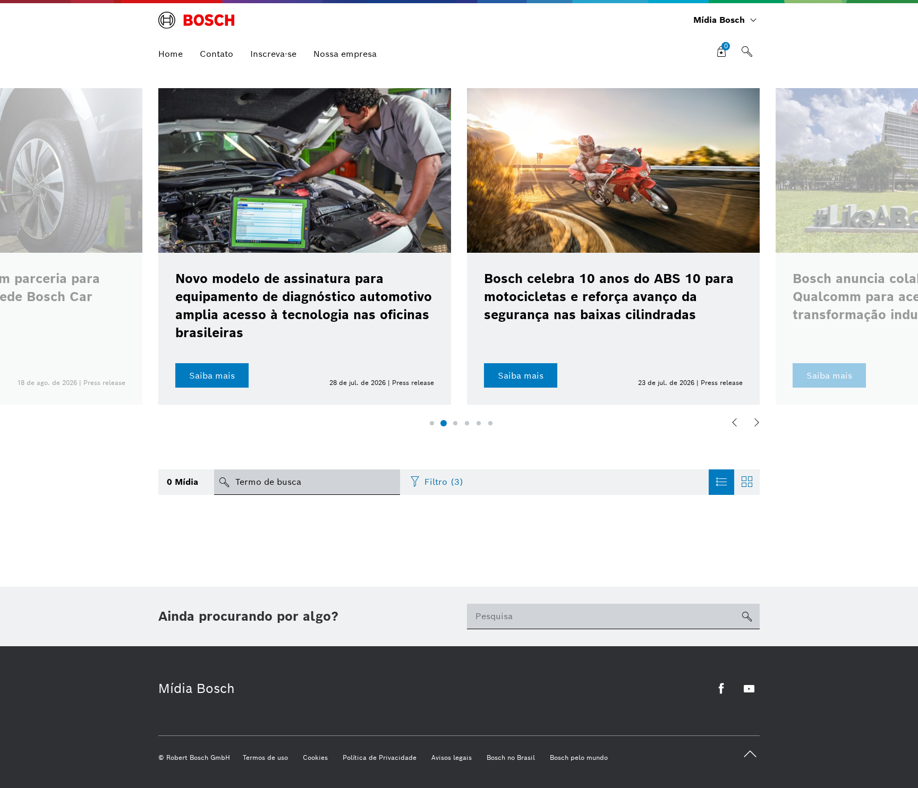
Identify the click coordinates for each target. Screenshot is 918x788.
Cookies (315, 757)
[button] (432, 423)
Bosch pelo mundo (579, 757)
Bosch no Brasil (511, 757)
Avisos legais (451, 757)
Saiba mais (212, 375)
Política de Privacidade (379, 757)
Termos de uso (265, 757)
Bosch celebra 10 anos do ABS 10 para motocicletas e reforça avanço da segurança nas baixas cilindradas (609, 296)
